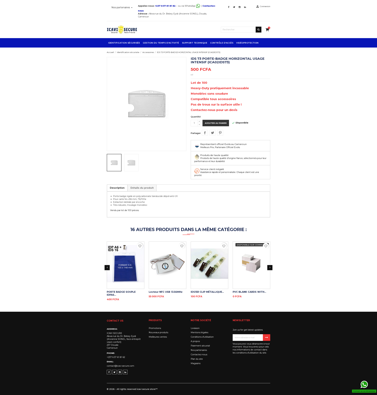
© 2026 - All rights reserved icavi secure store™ (132, 389)
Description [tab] (117, 187)
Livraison (195, 328)
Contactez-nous (199, 354)
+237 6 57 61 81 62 (165, 6)
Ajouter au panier (216, 123)
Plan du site (197, 359)
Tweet (212, 133)
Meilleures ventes (158, 337)
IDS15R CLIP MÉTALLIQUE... (207, 292)
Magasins (195, 363)
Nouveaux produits (158, 332)
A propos (195, 341)
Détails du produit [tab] (142, 187)
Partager (205, 133)
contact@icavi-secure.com (120, 366)
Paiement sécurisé (200, 345)
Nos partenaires (120, 7)
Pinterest (220, 133)
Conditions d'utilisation (202, 337)
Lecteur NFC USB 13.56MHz (165, 292)
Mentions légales (199, 332)
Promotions (155, 328)
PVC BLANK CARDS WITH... (249, 292)
